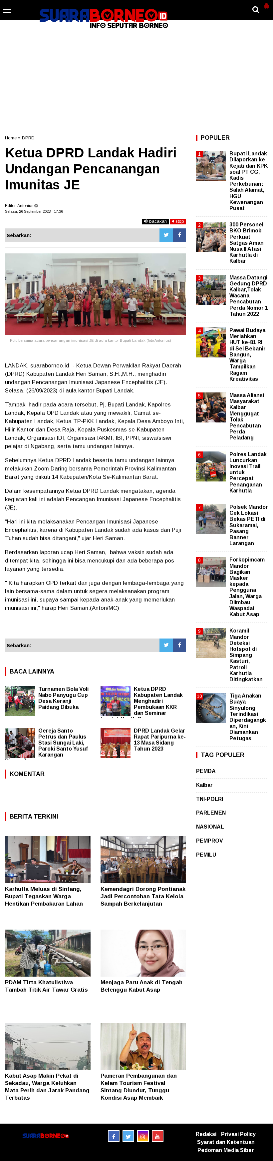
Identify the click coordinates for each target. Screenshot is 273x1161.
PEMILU (206, 855)
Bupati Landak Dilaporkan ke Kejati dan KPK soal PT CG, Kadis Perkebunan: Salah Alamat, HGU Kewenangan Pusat (248, 181)
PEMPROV (209, 841)
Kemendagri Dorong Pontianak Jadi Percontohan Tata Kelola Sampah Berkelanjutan (143, 896)
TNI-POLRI (209, 799)
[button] (266, 3)
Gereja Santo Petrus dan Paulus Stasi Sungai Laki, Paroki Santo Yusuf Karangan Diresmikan (46, 746)
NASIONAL (210, 827)
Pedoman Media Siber (225, 1150)
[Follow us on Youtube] (157, 1136)
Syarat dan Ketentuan (226, 1142)
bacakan (157, 221)
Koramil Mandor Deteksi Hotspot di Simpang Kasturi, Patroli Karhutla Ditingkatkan (246, 655)
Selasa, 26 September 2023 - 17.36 (34, 211)
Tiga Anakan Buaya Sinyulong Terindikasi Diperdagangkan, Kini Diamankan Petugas (247, 717)
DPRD (28, 137)
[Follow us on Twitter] (128, 1136)
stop (179, 221)
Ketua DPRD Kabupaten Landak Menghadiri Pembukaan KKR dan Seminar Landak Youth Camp (142, 704)
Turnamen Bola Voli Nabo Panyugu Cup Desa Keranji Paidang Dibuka (63, 698)
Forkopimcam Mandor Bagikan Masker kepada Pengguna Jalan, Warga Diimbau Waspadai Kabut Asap (247, 587)
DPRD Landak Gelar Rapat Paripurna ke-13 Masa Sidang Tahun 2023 (160, 740)
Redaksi (206, 1134)
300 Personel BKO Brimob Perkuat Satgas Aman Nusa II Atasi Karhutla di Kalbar (246, 243)
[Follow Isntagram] (143, 1136)
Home (11, 137)
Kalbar (204, 785)
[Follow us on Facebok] (114, 1136)
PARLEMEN (211, 813)
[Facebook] (179, 235)
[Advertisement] (136, 81)
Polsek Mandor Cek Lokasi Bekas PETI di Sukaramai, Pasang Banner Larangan (248, 525)
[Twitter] (166, 235)
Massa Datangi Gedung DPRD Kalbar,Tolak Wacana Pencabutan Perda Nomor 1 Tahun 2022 (248, 296)
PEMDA (206, 771)
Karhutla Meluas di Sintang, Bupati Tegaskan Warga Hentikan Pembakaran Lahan (44, 896)
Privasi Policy (238, 1134)
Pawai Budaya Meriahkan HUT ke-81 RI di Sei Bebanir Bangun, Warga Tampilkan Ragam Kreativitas (247, 354)
